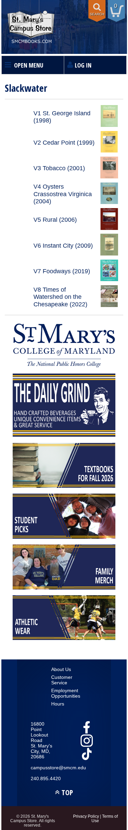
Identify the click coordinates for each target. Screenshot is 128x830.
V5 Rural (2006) (55, 219)
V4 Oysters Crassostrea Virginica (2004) (62, 194)
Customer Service (61, 679)
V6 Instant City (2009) (63, 245)
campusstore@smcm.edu (43, 767)
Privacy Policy (86, 816)
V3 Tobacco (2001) (59, 168)
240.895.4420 (43, 778)
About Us (61, 669)
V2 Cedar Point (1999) (64, 142)
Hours (57, 704)
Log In (83, 65)
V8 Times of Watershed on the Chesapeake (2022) (60, 297)
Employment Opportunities (63, 693)
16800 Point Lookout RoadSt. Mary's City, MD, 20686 (41, 740)
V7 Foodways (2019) (61, 271)
